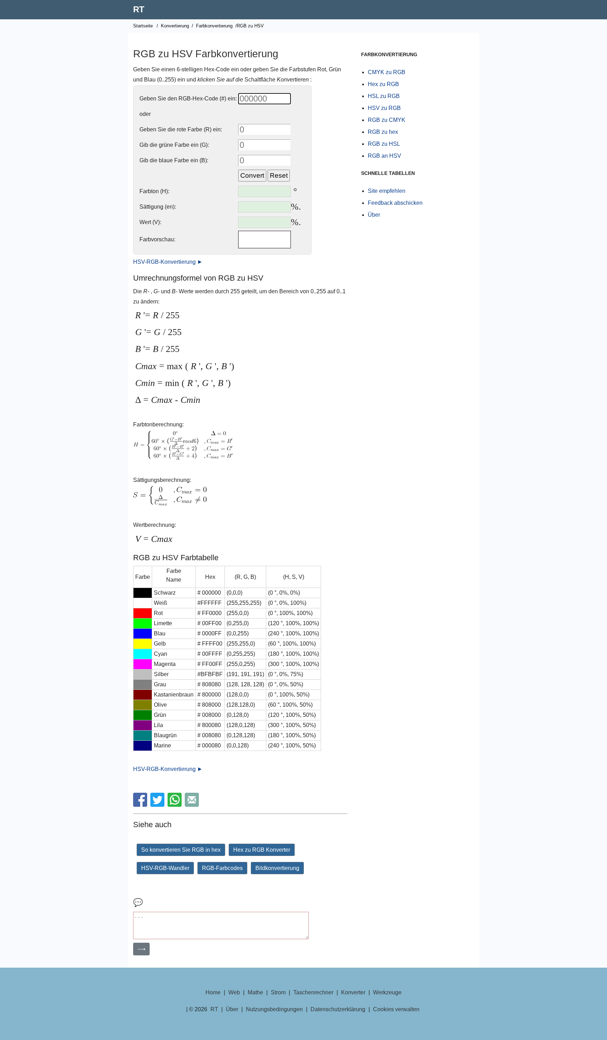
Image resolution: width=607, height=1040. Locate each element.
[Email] (193, 805)
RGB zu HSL (384, 144)
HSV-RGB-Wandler (165, 868)
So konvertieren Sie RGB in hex (181, 850)
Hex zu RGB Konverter (261, 850)
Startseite (143, 25)
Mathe (255, 992)
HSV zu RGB (384, 108)
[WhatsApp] (175, 805)
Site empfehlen (386, 191)
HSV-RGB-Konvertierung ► (168, 262)
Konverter (353, 992)
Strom (278, 992)
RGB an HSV (384, 156)
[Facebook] (141, 805)
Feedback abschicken (395, 203)
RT (138, 9)
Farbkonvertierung (214, 25)
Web (234, 992)
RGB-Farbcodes (222, 868)
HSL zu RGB (384, 96)
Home (213, 992)
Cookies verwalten (396, 1009)
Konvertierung (175, 25)
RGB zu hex (383, 132)
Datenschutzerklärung (338, 1009)
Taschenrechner (313, 992)
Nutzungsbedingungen (274, 1009)
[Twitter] (158, 805)
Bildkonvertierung (277, 868)
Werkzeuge (387, 992)
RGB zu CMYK (386, 120)
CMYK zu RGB (386, 72)
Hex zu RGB (383, 84)
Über (374, 215)
